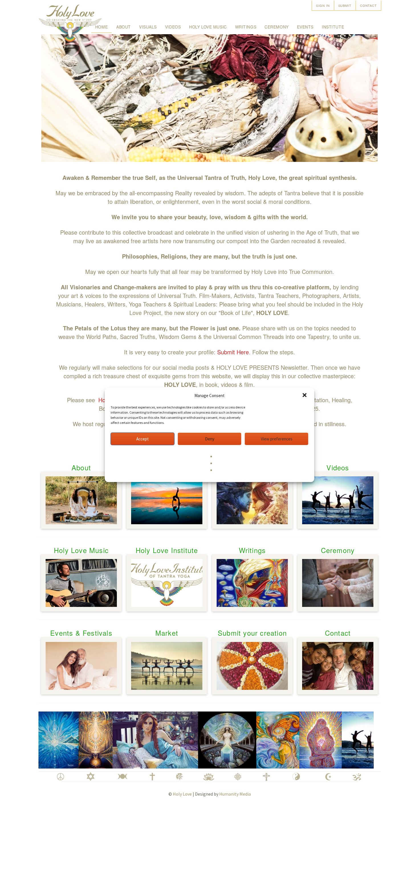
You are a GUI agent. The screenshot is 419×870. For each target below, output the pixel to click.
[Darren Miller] (360, 739)
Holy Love (182, 794)
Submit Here (233, 352)
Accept (142, 439)
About (123, 27)
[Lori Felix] (258, 739)
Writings (245, 27)
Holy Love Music (208, 27)
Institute (333, 27)
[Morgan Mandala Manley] (208, 739)
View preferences (276, 439)
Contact (368, 5)
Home (101, 27)
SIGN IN (322, 5)
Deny (209, 439)
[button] (305, 395)
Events (305, 27)
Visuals (148, 27)
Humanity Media (235, 794)
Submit (344, 5)
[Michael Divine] (76, 739)
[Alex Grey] (301, 739)
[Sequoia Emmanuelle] (136, 739)
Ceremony (276, 27)
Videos (173, 27)
